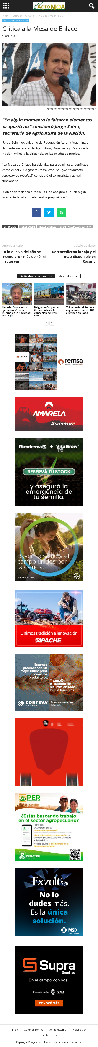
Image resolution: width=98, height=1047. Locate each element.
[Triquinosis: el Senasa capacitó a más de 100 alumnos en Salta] (81, 294)
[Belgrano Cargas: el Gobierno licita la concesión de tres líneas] (49, 294)
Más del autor (67, 276)
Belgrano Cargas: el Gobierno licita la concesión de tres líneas (46, 311)
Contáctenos (49, 1035)
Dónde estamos (57, 1029)
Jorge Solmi (28, 226)
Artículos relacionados (36, 276)
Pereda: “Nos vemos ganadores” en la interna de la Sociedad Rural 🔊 (16, 311)
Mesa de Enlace (47, 226)
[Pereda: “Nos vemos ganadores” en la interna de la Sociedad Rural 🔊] (17, 294)
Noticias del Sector (21, 16)
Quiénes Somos (33, 1029)
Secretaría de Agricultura (75, 226)
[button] (91, 6)
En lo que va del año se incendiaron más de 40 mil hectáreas (24, 256)
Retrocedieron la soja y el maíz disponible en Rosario (74, 256)
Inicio (5, 16)
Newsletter (79, 1029)
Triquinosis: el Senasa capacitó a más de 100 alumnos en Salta (80, 310)
